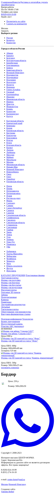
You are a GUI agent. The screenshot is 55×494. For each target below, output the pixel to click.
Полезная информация (11, 319)
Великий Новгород (15, 72)
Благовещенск (12, 65)
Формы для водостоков (11, 287)
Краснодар (11, 135)
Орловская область (15, 181)
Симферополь (12, 218)
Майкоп (10, 157)
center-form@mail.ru (16, 479)
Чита (8, 263)
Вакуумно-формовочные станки (15, 314)
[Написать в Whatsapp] (27, 421)
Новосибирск (12, 172)
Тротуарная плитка (9, 278)
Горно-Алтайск (13, 89)
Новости (16, 2)
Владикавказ (12, 77)
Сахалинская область (16, 215)
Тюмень (10, 239)
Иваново (10, 97)
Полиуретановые (9, 297)
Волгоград (11, 82)
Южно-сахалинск (14, 266)
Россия (9, 38)
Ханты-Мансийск (14, 254)
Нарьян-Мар (12, 167)
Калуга (9, 116)
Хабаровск (11, 251)
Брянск (9, 68)
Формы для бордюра (10, 283)
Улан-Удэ (10, 242)
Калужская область (15, 121)
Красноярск (11, 138)
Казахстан (11, 43)
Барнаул (10, 55)
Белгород (10, 58)
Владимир (11, 80)
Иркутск (10, 104)
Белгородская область (16, 60)
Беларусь (10, 40)
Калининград (12, 114)
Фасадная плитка (9, 290)
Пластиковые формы (35, 275)
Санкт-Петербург (14, 208)
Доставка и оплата (28, 2)
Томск (9, 235)
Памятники (6, 302)
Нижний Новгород (15, 169)
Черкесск (10, 261)
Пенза (9, 186)
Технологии (27, 319)
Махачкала (11, 160)
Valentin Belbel (7, 491)
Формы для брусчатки (11, 285)
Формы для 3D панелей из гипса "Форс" (19, 341)
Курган (9, 140)
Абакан (9, 53)
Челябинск (11, 259)
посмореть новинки (10, 367)
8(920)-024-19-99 (8, 14)
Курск (9, 143)
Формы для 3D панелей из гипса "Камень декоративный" (27, 358)
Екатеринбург (12, 94)
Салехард (10, 203)
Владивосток (12, 75)
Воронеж (10, 87)
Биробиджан (12, 63)
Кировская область (15, 130)
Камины (5, 300)
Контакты (10, 5)
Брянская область (14, 70)
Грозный (10, 92)
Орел (8, 177)
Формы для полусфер (11, 280)
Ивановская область (15, 99)
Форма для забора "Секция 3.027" (16, 333)
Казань (9, 109)
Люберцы (10, 152)
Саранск (10, 210)
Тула (8, 237)
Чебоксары (11, 256)
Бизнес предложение (10, 321)
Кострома (10, 133)
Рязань (9, 201)
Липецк (9, 150)
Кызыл (9, 147)
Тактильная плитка (10, 309)
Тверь (9, 232)
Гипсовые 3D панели (10, 292)
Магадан (10, 155)
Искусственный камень (12, 324)
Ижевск (9, 102)
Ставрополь (11, 225)
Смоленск (10, 220)
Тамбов (9, 230)
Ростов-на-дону (13, 198)
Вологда (10, 85)
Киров (9, 128)
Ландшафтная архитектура (13, 304)
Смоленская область (15, 222)
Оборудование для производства (16, 312)
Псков (9, 196)
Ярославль (11, 271)
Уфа (8, 247)
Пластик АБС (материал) (12, 326)
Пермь (9, 188)
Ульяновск (11, 244)
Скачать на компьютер (16, 24)
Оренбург (10, 179)
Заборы (4, 295)
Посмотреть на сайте (15, 21)
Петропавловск (13, 193)
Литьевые (5, 307)
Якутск (9, 268)
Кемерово (10, 126)
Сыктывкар (11, 227)
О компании (6, 2)
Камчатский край (14, 123)
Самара (9, 205)
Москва (9, 162)
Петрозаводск (12, 191)
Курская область (13, 145)
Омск (8, 174)
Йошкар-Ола (12, 106)
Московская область (15, 164)
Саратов (10, 213)
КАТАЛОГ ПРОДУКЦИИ (13, 275)
